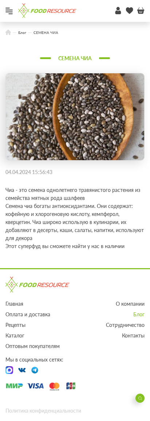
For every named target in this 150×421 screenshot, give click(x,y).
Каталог (14, 335)
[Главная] (8, 32)
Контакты (133, 335)
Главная (14, 304)
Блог (139, 314)
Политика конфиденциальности (43, 411)
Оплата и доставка (27, 314)
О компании (130, 304)
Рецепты (15, 325)
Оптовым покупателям (32, 346)
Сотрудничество (125, 325)
